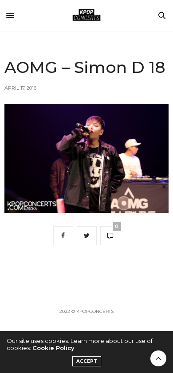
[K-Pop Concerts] (86, 15)
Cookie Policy (53, 347)
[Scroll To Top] (158, 358)
